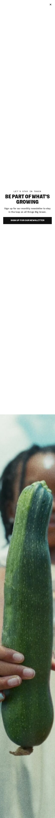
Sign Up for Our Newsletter (27, 220)
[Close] (50, 4)
